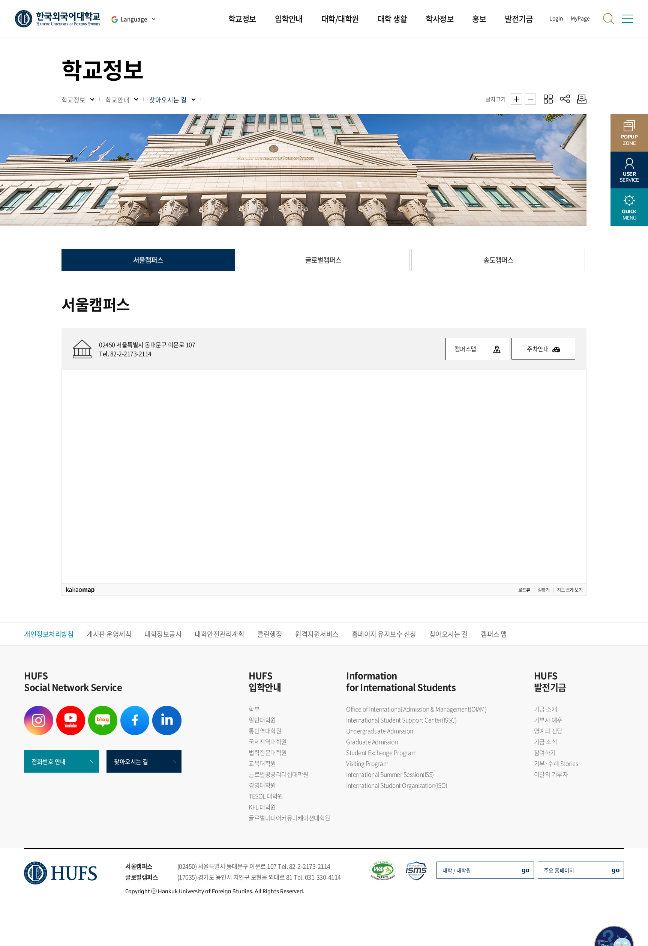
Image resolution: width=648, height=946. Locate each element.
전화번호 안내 (49, 761)
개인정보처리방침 (49, 634)
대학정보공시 (163, 634)
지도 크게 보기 (569, 590)
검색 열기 (608, 19)
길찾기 (544, 590)
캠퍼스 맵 (494, 634)
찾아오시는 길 (448, 634)
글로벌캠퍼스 (323, 260)
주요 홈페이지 (559, 870)
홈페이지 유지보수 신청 (384, 634)
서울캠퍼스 (148, 260)
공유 (564, 99)
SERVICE (629, 177)
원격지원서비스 (317, 634)
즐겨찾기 (548, 99)
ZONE (629, 140)
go (526, 870)
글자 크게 (516, 99)
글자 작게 (530, 99)
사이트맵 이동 (627, 19)
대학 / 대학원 (456, 870)
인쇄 (579, 99)
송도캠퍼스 (498, 260)
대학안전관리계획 (219, 634)
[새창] (38, 710)
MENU (629, 214)
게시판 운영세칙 (109, 634)
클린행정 (269, 634)
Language (134, 19)
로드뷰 (524, 590)
